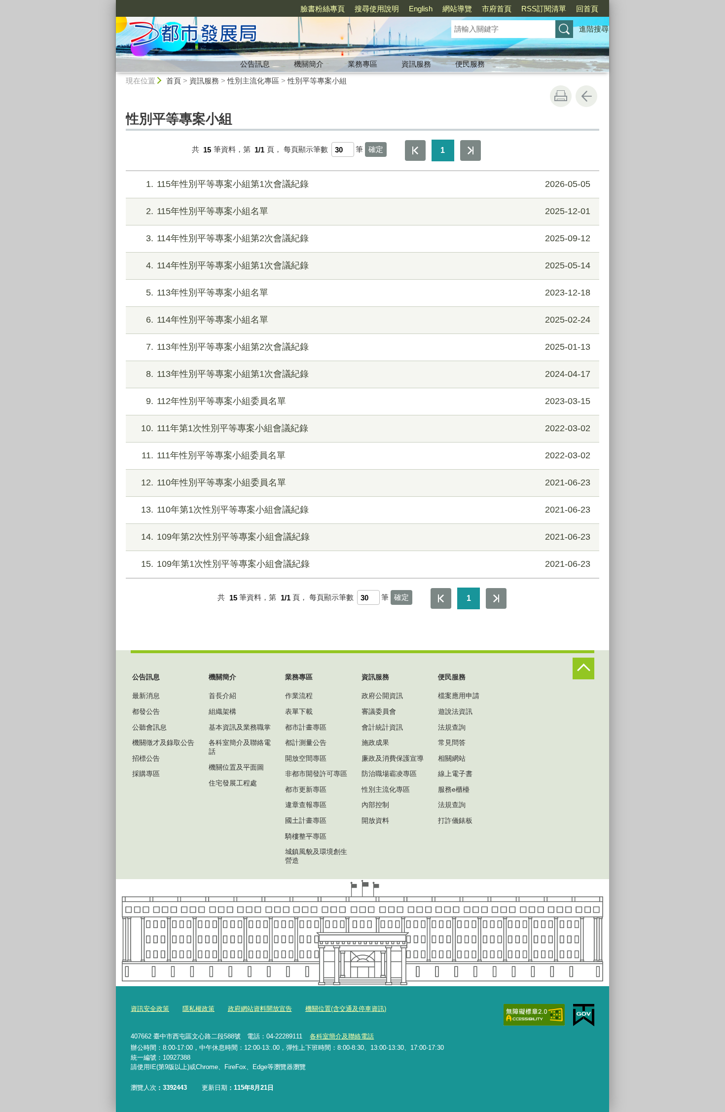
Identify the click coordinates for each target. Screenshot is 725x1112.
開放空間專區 (305, 758)
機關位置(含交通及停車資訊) (345, 1008)
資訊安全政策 (150, 1008)
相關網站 (452, 758)
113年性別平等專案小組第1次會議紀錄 (368, 374)
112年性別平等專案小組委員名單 (368, 401)
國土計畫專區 (305, 820)
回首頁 (587, 8)
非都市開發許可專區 (316, 774)
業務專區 (362, 64)
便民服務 (470, 64)
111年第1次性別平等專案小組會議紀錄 (365, 428)
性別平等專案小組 (317, 80)
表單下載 (299, 711)
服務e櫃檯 (454, 789)
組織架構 (222, 711)
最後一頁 (470, 150)
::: (111, 4)
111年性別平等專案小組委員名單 (366, 455)
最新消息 (146, 696)
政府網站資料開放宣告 (260, 1008)
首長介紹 (222, 696)
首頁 (173, 80)
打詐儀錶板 (455, 820)
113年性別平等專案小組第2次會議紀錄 (368, 347)
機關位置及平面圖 (236, 767)
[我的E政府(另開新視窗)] (583, 1015)
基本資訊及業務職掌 (240, 727)
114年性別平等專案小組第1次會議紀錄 (368, 265)
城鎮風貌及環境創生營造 (316, 856)
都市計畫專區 (305, 727)
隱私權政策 (198, 1008)
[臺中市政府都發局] (272, 36)
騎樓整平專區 (305, 836)
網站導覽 (457, 8)
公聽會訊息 (149, 727)
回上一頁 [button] (586, 96)
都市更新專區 (305, 789)
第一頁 (415, 150)
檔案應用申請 (458, 696)
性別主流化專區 (253, 80)
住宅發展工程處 (233, 783)
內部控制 (375, 805)
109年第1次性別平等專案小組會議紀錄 (365, 564)
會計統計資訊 (382, 727)
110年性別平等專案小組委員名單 (365, 482)
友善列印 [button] (561, 96)
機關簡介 (309, 64)
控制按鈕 (583, 668)
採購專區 (146, 774)
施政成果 (375, 742)
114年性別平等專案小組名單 (368, 320)
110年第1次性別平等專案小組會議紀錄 (365, 510)
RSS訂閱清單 (543, 8)
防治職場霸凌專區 (389, 774)
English (421, 8)
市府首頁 (496, 8)
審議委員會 (379, 711)
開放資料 (375, 820)
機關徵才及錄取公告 (163, 742)
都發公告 (146, 711)
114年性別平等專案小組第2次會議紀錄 (368, 238)
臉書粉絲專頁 (322, 8)
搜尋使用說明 (377, 8)
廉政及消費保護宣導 (393, 758)
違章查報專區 (305, 805)
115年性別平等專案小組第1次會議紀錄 (368, 184)
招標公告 (146, 758)
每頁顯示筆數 (306, 150)
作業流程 (299, 696)
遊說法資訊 (455, 711)
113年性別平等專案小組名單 (368, 292)
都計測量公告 (305, 742)
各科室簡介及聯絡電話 (240, 747)
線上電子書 (455, 774)
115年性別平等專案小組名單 (368, 211)
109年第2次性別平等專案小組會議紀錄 (365, 537)
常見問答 (452, 742)
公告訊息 (255, 64)
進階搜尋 (594, 29)
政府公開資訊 (382, 696)
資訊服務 (416, 64)
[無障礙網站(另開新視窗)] (534, 1015)
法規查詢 (452, 727)
